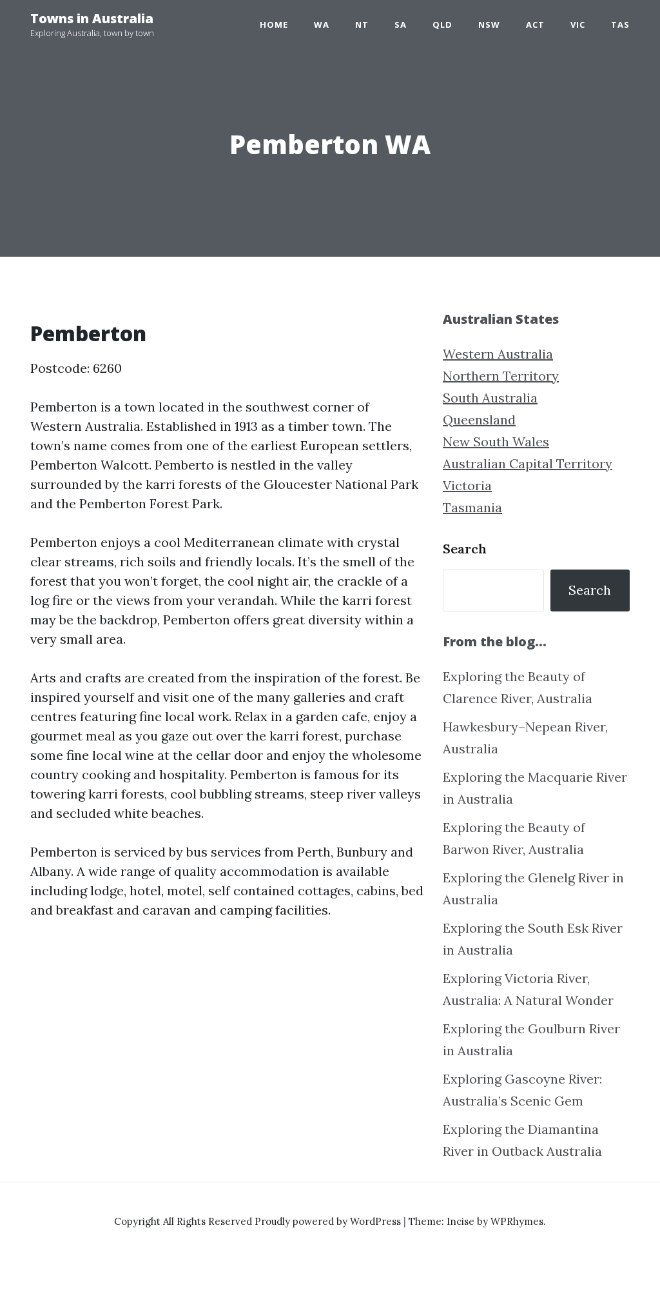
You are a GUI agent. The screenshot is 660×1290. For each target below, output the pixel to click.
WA (321, 24)
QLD (442, 24)
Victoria (467, 485)
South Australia (490, 398)
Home (274, 24)
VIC (577, 24)
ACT (535, 24)
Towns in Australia (91, 18)
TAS (620, 24)
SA (400, 24)
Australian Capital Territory (527, 463)
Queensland (479, 420)
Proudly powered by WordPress (329, 1221)
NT (362, 24)
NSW (489, 24)
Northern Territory (501, 376)
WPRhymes (516, 1221)
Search (465, 549)
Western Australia (498, 354)
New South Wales (496, 441)
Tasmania (472, 507)
